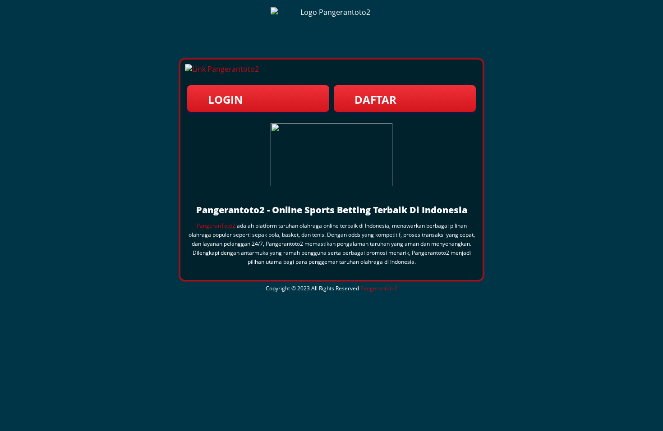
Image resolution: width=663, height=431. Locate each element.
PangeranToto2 (216, 225)
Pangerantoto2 (379, 288)
